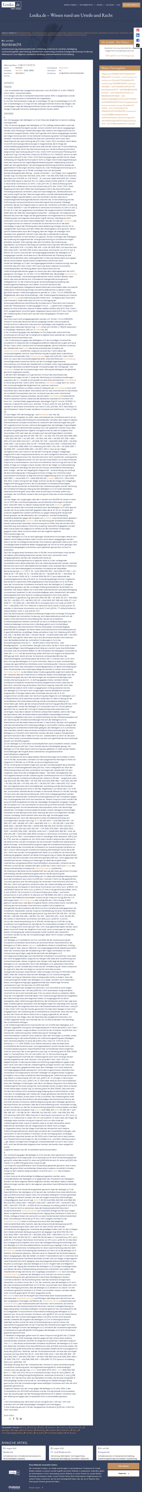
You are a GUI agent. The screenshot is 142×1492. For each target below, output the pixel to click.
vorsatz (29, 1433)
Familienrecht (120, 83)
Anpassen (122, 1473)
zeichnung (70, 1433)
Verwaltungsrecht (111, 120)
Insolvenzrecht (109, 89)
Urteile (100, 5)
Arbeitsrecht (118, 73)
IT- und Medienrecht (126, 89)
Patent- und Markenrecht (119, 100)
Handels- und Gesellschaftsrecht (118, 86)
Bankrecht (13, 33)
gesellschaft (76, 1427)
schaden (52, 1430)
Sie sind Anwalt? (131, 5)
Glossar (109, 5)
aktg (24, 1427)
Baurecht (106, 77)
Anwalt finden (70, 5)
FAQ (118, 5)
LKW (132, 93)
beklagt (33, 1427)
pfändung (40, 1430)
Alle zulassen (123, 1466)
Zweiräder (131, 124)
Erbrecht (116, 80)
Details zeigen (34, 1488)
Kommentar (27, 1430)
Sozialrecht (128, 105)
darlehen (51, 1427)
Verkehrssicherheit (109, 117)
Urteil (104, 115)
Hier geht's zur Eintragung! (120, 55)
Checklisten (116, 77)
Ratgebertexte (86, 5)
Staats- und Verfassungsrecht (115, 108)
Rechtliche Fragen (115, 105)
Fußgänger (131, 83)
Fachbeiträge (107, 83)
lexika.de (5, 33)
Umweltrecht (131, 111)
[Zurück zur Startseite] (11, 5)
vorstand (39, 1433)
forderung (63, 1427)
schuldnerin (64, 1430)
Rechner (105, 105)
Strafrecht (119, 111)
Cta (135, 77)
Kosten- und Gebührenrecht (116, 92)
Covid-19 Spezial (127, 77)
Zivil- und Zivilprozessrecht (114, 123)
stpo (74, 1430)
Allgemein (106, 74)
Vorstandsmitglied (55, 1433)
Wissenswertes (129, 120)
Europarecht (127, 80)
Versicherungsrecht (126, 117)
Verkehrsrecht (121, 114)
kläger (16, 1430)
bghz (42, 1427)
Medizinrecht (108, 95)
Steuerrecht (108, 111)
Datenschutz (107, 80)
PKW (122, 102)
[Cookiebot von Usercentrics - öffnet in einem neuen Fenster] (14, 1487)
